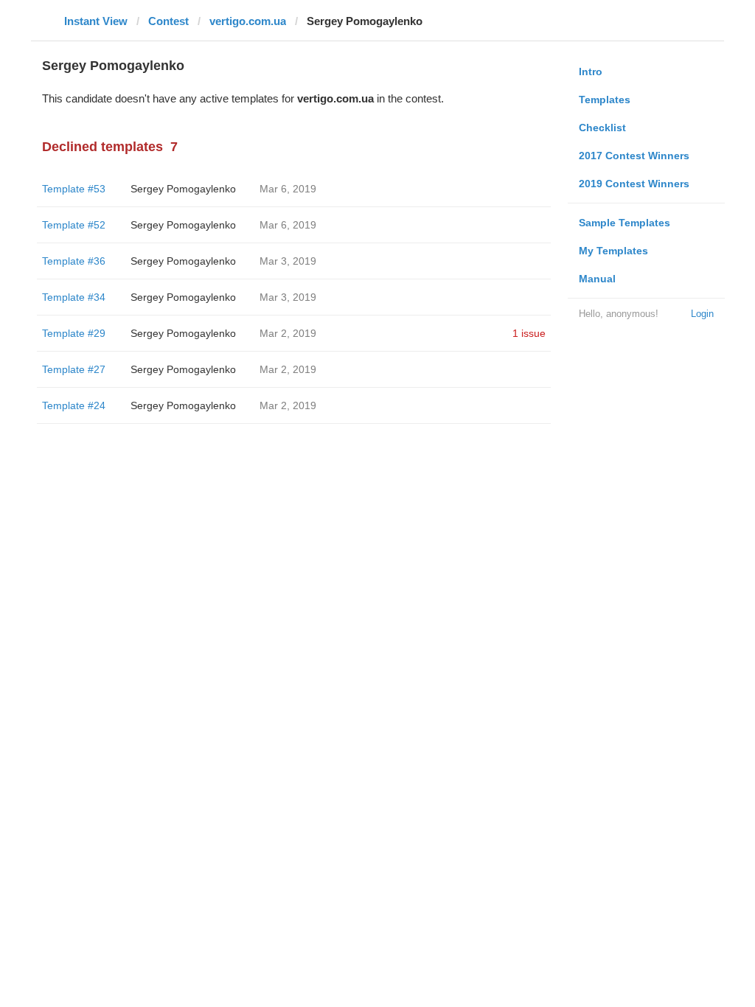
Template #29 (73, 333)
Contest (168, 21)
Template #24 (73, 405)
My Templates (613, 251)
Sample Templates (624, 223)
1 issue (529, 333)
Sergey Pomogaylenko (183, 189)
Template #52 (73, 225)
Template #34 (73, 297)
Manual (597, 279)
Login (702, 313)
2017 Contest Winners (634, 155)
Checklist (602, 127)
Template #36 (73, 261)
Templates (604, 99)
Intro (590, 71)
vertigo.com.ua (247, 21)
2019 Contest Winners (634, 183)
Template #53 (73, 189)
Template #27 (73, 369)
